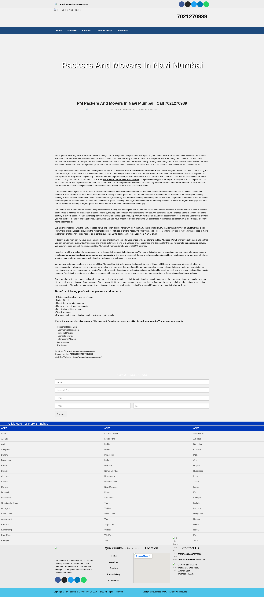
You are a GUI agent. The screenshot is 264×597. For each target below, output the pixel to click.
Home (59, 30)
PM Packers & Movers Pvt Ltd (78, 592)
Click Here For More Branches (28, 423)
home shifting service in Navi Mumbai (89, 246)
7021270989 (192, 16)
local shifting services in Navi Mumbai (176, 231)
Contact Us (122, 30)
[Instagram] (188, 4)
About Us (72, 30)
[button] (87, 31)
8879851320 (87, 354)
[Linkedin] (200, 4)
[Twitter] (194, 4)
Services (86, 30)
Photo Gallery (104, 30)
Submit (61, 414)
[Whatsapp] (206, 4)
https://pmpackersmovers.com (86, 357)
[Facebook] (182, 4)
